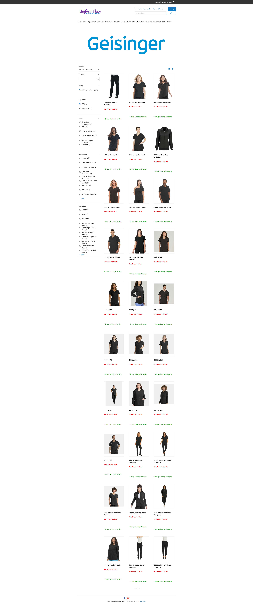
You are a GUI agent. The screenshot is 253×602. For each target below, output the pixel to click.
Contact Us (108, 22)
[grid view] (172, 69)
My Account (92, 22)
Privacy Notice (142, 601)
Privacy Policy (126, 22)
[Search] (171, 13)
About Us (117, 22)
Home (80, 22)
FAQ (133, 22)
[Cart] (173, 2)
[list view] (169, 69)
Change (172, 9)
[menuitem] (79, 22)
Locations (100, 22)
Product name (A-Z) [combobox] (85, 70)
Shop (85, 22)
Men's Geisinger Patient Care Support (148, 22)
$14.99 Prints (166, 22)
